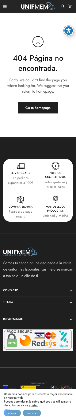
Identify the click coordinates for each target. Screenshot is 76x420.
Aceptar (12, 413)
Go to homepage (38, 107)
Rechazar (32, 413)
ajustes (33, 405)
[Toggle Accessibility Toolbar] (69, 30)
